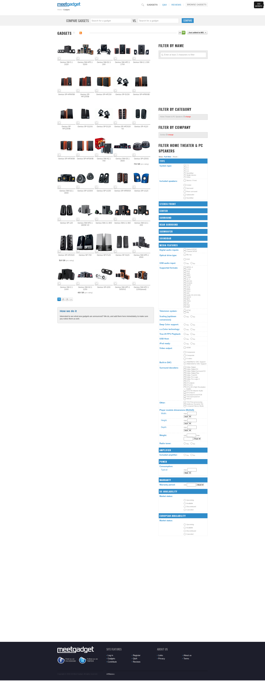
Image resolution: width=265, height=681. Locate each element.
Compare (187, 20)
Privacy (161, 658)
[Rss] (80, 33)
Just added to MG (196, 33)
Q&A (164, 5)
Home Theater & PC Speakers (175, 117)
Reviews (176, 5)
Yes (187, 263)
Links (160, 655)
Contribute (112, 662)
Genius (166, 135)
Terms (186, 658)
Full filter (167, 157)
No (193, 263)
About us (188, 655)
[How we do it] (74, 33)
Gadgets (152, 5)
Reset (175, 157)
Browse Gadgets (196, 5)
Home (59, 10)
